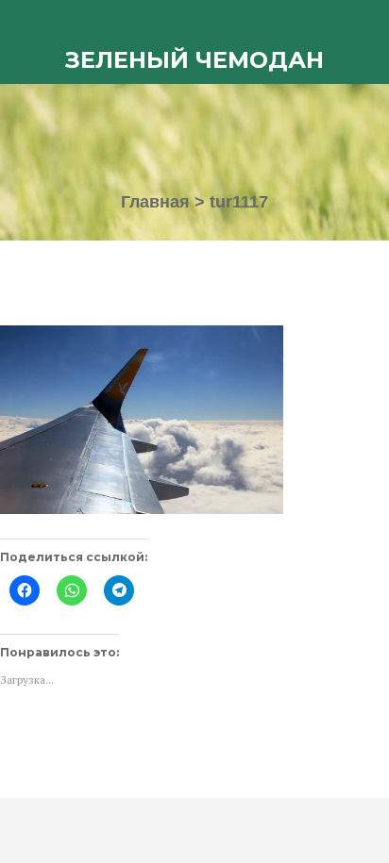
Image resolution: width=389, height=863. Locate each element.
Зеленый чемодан (194, 60)
